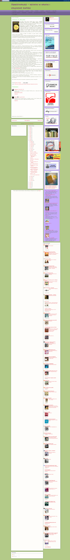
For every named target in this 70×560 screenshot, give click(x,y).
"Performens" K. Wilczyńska (34, 159)
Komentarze (15, 556)
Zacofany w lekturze (48, 308)
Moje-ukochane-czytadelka (18, 92)
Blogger (39, 190)
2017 (30, 137)
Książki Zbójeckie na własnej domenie (50, 470)
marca (31, 177)
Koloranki (46, 458)
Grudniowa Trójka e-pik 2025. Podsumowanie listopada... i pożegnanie (53, 315)
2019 (30, 135)
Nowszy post (14, 120)
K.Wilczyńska (16, 84)
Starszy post (40, 120)
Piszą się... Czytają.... (33, 151)
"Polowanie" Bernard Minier (52, 364)
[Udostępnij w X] (25, 82)
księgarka (46, 473)
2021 (30, 132)
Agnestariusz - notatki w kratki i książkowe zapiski (30, 6)
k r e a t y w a (47, 487)
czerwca (31, 149)
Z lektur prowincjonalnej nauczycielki (51, 320)
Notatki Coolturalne (48, 433)
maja (31, 150)
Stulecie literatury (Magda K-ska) (50, 501)
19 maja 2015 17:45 (21, 89)
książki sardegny (47, 313)
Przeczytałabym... (15, 14)
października (32, 144)
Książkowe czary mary (48, 508)
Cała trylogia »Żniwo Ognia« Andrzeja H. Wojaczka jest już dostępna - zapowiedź (53, 267)
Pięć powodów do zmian (52, 502)
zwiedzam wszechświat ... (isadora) (50, 294)
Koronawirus (46, 388)
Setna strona (47, 301)
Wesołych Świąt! (51, 474)
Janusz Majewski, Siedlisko (52, 444)
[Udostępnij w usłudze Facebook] (26, 82)
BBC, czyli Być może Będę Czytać (50, 190)
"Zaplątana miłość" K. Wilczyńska (33, 156)
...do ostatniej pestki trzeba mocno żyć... (51, 370)
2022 (30, 131)
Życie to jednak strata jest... (34, 163)
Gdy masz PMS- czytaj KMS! (49, 237)
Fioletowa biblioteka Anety (49, 443)
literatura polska (21, 84)
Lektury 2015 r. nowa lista (16, 12)
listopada (31, 142)
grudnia (31, 141)
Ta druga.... (31, 157)
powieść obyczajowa (27, 84)
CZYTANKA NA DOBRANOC (49, 363)
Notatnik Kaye (47, 380)
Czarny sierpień (51, 245)
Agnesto (52, 17)
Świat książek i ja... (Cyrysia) (49, 287)
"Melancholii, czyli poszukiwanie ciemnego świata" (50, 195)
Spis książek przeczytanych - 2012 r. (39, 12)
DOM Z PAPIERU (47, 426)
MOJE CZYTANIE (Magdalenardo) (50, 349)
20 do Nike (31, 160)
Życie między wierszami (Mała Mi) (50, 356)
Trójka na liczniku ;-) (48, 223)
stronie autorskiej (17, 68)
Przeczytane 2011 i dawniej (51, 12)
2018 (30, 136)
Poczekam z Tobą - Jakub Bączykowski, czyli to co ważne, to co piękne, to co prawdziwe (53, 253)
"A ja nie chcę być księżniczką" (34, 174)
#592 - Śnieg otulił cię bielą (52, 371)
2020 (30, 133)
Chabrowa (16, 89)
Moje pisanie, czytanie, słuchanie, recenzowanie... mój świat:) (50, 342)
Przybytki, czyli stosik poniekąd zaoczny (51, 203)
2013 (30, 183)
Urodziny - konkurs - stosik (49, 230)
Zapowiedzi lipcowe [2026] (52, 295)
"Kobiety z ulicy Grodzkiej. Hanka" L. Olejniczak (34, 170)
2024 (30, 128)
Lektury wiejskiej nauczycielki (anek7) (51, 436)
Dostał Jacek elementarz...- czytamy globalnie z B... (34, 167)
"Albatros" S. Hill (32, 173)
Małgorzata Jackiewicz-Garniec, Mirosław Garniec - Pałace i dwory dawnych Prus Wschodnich (53, 407)
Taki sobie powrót (47, 523)
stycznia (31, 180)
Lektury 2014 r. (24, 12)
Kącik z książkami (47, 494)
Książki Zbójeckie (47, 469)
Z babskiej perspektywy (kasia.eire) (50, 522)
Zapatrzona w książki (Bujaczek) (50, 480)
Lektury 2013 (30, 12)
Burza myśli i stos (51, 335)
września (31, 145)
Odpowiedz (16, 100)
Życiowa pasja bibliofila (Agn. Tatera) (51, 465)
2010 (30, 187)
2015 (30, 140)
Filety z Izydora (47, 515)
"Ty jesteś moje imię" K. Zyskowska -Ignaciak (33, 172)
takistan (50, 459)
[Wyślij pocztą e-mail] (23, 82)
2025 (30, 127)
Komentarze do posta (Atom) (29, 123)
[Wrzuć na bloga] (24, 82)
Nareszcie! (47, 215)
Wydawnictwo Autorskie (34, 84)
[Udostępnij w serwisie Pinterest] (27, 82)
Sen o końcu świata (33, 154)
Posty (14, 554)
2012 (30, 184)
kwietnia (31, 176)
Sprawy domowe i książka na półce (50, 377)
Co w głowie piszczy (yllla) (49, 387)
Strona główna (27, 120)
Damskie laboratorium (52, 509)
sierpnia (31, 146)
